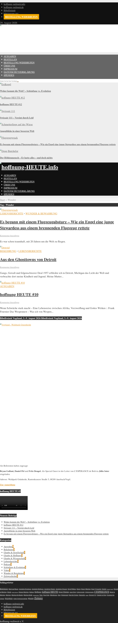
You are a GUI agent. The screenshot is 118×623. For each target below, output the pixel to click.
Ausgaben (10, 56)
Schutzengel (64, 595)
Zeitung (38, 598)
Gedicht (104, 589)
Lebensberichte (11, 213)
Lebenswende (81, 592)
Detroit (79, 589)
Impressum (10, 68)
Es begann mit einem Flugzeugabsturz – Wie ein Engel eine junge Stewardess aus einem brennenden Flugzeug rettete (58, 144)
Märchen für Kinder (17, 595)
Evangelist (98, 589)
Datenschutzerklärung (19, 71)
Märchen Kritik (28, 595)
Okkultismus (53, 595)
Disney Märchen (86, 589)
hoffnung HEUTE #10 (19, 294)
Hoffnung (37, 592)
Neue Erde (46, 595)
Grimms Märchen (24, 592)
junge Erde (73, 592)
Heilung (31, 592)
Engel (93, 589)
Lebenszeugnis (89, 592)
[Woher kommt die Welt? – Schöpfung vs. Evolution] (5, 84)
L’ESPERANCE (101, 591)
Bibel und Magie (13, 589)
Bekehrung (8, 251)
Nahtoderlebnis (36, 595)
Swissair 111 (92, 595)
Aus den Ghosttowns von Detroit (28, 259)
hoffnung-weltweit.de (14, 7)
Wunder (31, 598)
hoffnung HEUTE (50, 591)
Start (2, 199)
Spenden (9, 75)
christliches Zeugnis (61, 589)
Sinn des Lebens (73, 595)
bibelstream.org (11, 13)
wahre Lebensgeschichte (20, 599)
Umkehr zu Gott (101, 595)
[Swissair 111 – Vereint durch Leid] (7, 111)
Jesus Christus (64, 592)
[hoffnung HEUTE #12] (12, 97)
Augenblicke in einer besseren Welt (17, 131)
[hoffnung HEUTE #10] (12, 282)
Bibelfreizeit (9, 10)
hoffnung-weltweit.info (14, 4)
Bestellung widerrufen (21, 17)
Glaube (9, 592)
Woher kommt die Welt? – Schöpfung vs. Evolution (25, 91)
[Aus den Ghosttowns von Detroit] (5, 247)
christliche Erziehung (25, 589)
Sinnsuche (82, 595)
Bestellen (10, 59)
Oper (59, 595)
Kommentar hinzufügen (9, 235)
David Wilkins (72, 589)
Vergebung (9, 598)
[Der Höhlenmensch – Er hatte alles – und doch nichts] (9, 151)
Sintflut (87, 595)
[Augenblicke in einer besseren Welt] (16, 124)
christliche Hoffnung (38, 589)
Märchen (8, 595)
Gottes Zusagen (15, 592)
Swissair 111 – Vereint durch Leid (17, 117)
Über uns (9, 65)
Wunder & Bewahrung (41, 213)
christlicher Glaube (49, 589)
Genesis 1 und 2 (110, 589)
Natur (41, 595)
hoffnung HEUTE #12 (11, 104)
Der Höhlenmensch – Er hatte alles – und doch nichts (26, 157)
